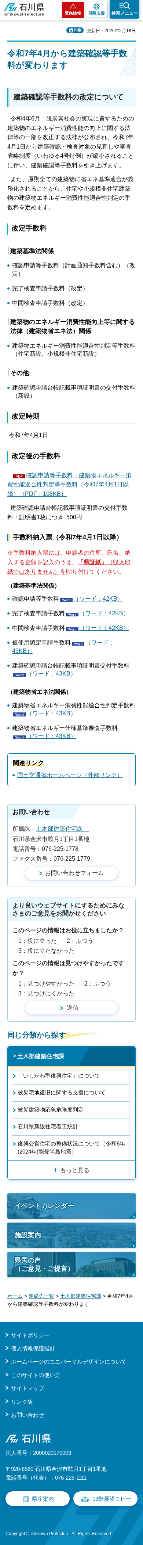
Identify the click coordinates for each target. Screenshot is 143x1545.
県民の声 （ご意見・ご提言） (44, 1264)
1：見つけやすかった (46, 983)
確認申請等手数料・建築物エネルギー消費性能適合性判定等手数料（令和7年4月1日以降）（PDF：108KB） (69, 484)
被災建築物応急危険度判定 (51, 1109)
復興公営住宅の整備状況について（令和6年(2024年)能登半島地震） (71, 1147)
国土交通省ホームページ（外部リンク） (70, 775)
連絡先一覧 (41, 1296)
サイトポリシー (30, 1335)
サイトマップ (27, 1388)
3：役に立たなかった (46, 951)
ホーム (15, 1296)
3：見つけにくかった (46, 993)
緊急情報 (73, 13)
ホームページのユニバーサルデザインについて (68, 1361)
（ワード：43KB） (51, 673)
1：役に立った (37, 941)
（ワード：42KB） (98, 599)
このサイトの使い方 (35, 1375)
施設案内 (28, 1235)
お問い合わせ (27, 1415)
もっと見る (74, 1170)
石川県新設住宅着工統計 (48, 1126)
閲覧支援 (97, 13)
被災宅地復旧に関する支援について (62, 1092)
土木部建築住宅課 (62, 829)
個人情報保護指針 (33, 1348)
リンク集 (22, 1402)
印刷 (77, 30)
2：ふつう (80, 941)
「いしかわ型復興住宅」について (59, 1075)
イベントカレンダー (44, 1205)
